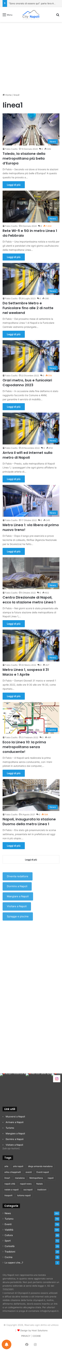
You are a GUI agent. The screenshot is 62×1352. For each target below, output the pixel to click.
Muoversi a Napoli (15, 1116)
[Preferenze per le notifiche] (6, 1344)
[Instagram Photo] (13, 1086)
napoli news (26, 1183)
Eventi (8, 1224)
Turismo (10, 1127)
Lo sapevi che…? (14, 1262)
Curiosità (9, 1246)
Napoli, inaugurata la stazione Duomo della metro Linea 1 (29, 821)
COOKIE (37, 1336)
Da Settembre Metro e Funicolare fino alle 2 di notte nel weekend (28, 308)
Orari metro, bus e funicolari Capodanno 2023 (27, 382)
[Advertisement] (31, 56)
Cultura (9, 1235)
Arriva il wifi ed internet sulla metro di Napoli (27, 455)
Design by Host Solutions (34, 1330)
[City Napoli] (31, 14)
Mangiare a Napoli (18, 896)
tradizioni (41, 1189)
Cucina (8, 1257)
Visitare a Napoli (17, 906)
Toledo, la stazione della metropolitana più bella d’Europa (24, 158)
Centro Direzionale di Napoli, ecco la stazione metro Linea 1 (29, 600)
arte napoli (18, 1166)
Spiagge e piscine (18, 916)
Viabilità (9, 1229)
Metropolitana (36, 1178)
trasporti (8, 1195)
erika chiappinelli (12, 1172)
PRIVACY (25, 1336)
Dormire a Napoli (17, 886)
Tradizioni (10, 1251)
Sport (8, 1240)
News (8, 1213)
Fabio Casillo (11, 149)
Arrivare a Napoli (14, 1122)
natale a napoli (11, 1189)
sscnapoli (28, 1189)
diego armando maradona (40, 1166)
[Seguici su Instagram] (57, 1078)
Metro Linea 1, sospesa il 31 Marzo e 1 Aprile (26, 672)
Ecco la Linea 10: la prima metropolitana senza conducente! (24, 747)
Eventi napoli (43, 1172)
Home (8, 95)
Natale (39, 1183)
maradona (20, 1178)
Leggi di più (13, 184)
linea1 (7, 1178)
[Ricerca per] (57, 16)
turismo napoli (24, 1195)
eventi (29, 1172)
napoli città (9, 1183)
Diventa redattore (17, 876)
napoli (51, 1178)
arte (6, 1166)
